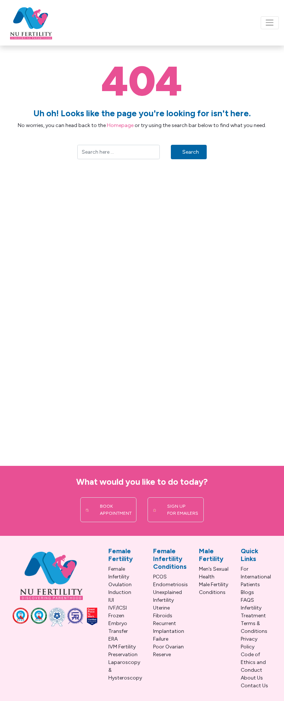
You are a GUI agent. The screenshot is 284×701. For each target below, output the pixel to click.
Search (190, 152)
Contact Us (254, 685)
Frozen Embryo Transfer (118, 623)
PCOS (160, 577)
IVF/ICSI (117, 608)
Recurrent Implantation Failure (168, 631)
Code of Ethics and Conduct (253, 662)
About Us (252, 678)
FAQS (247, 600)
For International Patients (256, 577)
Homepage (120, 125)
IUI (111, 600)
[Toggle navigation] (270, 22)
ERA (113, 639)
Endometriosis (170, 584)
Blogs (247, 592)
